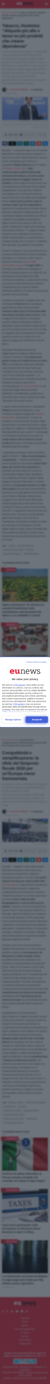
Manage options (13, 719)
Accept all (37, 719)
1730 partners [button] (19, 685)
